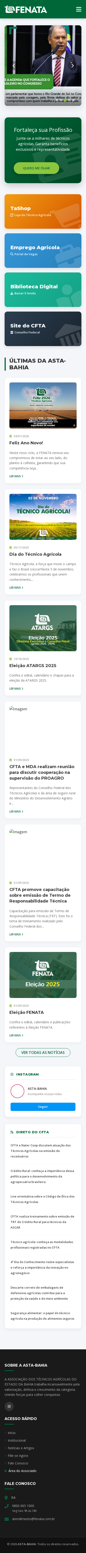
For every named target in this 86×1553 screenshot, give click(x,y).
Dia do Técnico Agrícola (35, 554)
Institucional (17, 1440)
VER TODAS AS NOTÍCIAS (43, 1052)
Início (12, 1433)
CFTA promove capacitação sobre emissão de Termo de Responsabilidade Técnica (40, 895)
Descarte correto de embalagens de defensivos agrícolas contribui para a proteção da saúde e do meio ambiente (39, 1293)
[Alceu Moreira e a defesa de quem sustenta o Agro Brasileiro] (43, 65)
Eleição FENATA (26, 1012)
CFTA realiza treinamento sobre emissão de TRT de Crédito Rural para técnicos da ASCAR (42, 1221)
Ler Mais (15, 476)
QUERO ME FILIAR (36, 168)
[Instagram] (9, 1406)
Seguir (43, 1107)
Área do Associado (22, 1471)
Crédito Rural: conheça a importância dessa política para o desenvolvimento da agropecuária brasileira (42, 1176)
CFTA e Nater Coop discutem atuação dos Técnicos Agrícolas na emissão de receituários (41, 1150)
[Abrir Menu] (78, 9)
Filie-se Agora (18, 1455)
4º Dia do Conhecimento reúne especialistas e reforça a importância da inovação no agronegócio (42, 1267)
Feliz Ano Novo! (26, 442)
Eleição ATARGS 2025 (32, 665)
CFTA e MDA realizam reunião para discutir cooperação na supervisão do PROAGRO (41, 772)
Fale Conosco (18, 1463)
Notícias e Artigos (21, 1448)
